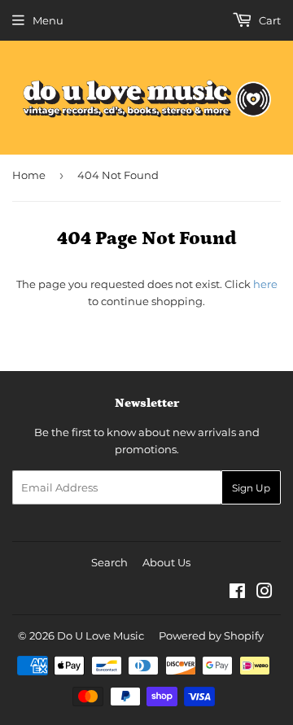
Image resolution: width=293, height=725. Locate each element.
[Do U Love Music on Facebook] (237, 593)
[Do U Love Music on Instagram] (264, 593)
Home (29, 174)
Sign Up (251, 488)
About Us (166, 562)
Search (109, 562)
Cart (268, 20)
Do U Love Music (100, 635)
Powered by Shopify (211, 635)
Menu (48, 20)
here (265, 283)
